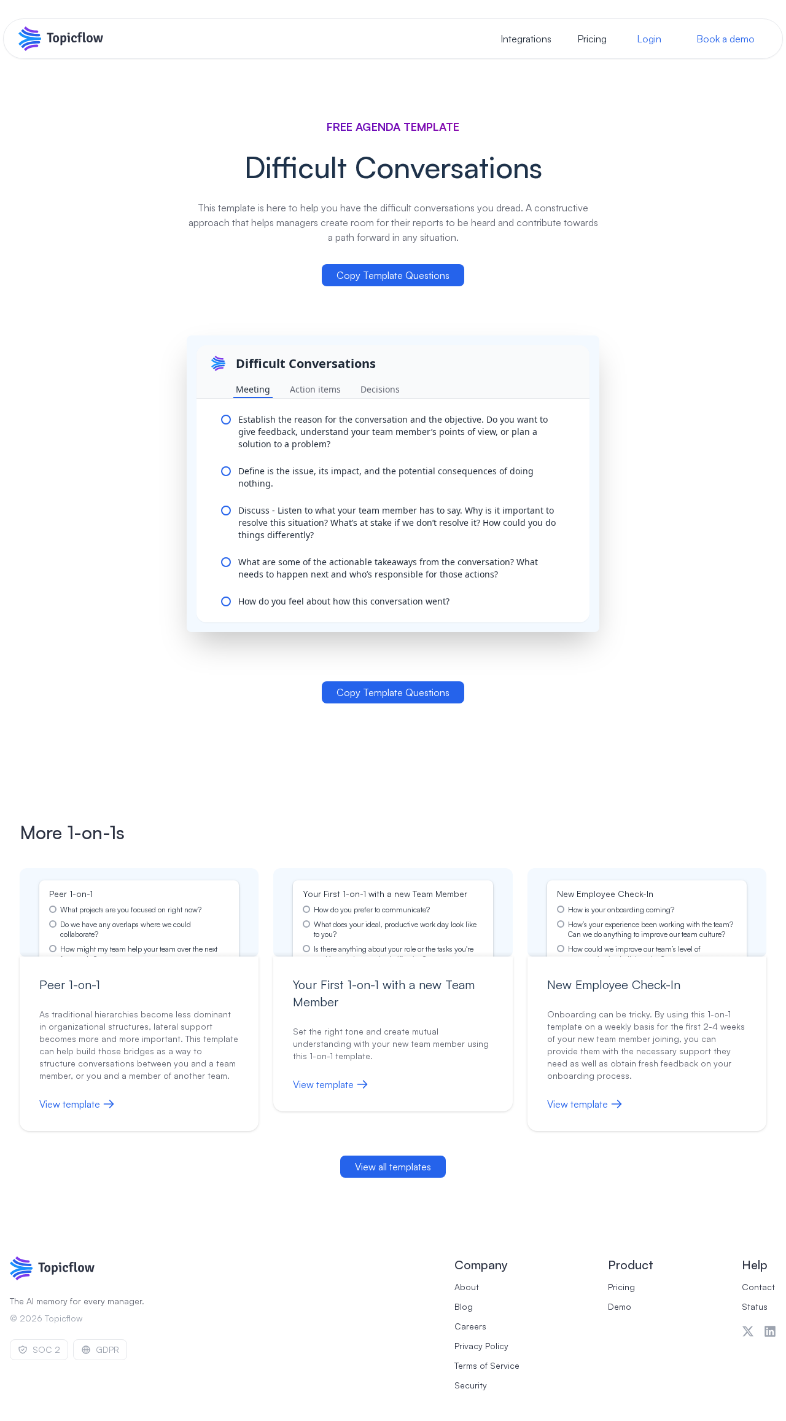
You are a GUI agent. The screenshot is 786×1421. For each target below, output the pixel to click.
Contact (758, 1287)
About (466, 1287)
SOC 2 (46, 1349)
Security (470, 1385)
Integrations (525, 39)
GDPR (107, 1349)
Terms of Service (486, 1365)
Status (755, 1306)
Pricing (592, 39)
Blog (463, 1306)
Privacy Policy (481, 1346)
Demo (619, 1306)
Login (649, 39)
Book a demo (725, 39)
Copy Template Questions (393, 275)
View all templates (393, 1167)
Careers (470, 1326)
